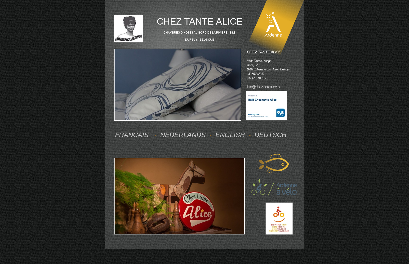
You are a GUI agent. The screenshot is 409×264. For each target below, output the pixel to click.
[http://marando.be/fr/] (279, 233)
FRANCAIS (133, 134)
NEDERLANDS (183, 134)
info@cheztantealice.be (264, 87)
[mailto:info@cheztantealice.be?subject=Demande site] (128, 41)
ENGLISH (230, 134)
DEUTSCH (270, 134)
